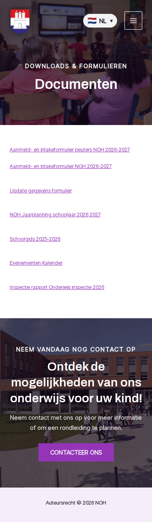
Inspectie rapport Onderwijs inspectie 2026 (57, 287)
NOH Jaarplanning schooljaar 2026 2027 (55, 214)
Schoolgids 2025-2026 (35, 239)
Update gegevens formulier (41, 191)
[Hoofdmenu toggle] (133, 20)
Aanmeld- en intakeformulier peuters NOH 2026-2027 (70, 150)
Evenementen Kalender (36, 263)
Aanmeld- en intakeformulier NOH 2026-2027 (60, 166)
